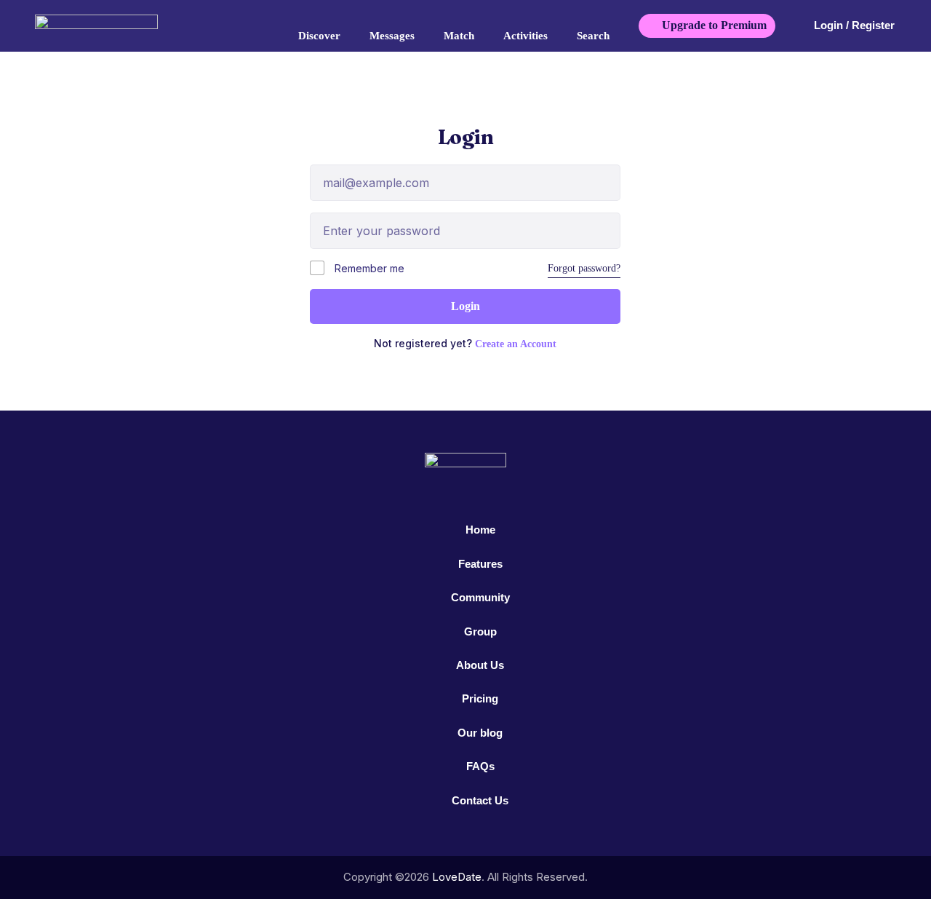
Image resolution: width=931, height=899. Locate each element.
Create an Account (515, 343)
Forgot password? (584, 268)
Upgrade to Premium (714, 25)
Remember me (368, 268)
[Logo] (115, 25)
